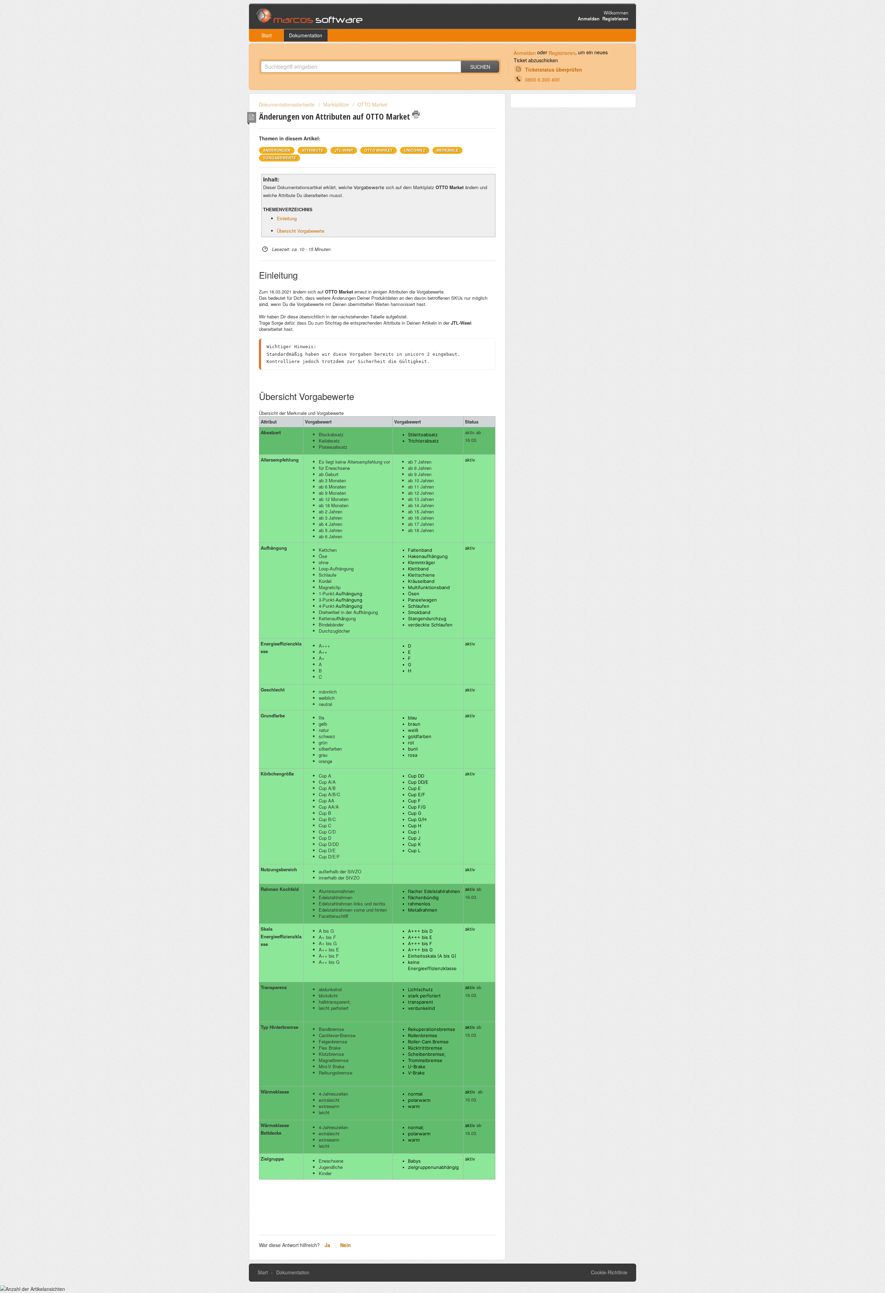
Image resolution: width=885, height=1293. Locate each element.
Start (266, 35)
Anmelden (525, 52)
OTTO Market (372, 104)
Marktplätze (336, 104)
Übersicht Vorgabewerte (300, 230)
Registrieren (562, 52)
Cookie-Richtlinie (609, 1272)
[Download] (429, 573)
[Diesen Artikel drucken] (416, 114)
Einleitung (287, 218)
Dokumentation (305, 35)
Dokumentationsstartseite (287, 104)
